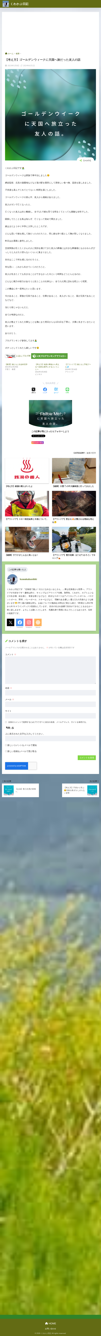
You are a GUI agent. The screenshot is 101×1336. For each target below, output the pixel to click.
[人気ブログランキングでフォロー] (49, 356)
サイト (8, 711)
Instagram (29, 627)
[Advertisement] (50, 33)
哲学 (94, 453)
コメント (10, 654)
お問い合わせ (50, 1329)
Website (38, 627)
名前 (8, 688)
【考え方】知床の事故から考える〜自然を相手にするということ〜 (47, 366)
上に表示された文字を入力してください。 (25, 734)
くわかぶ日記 (19, 3)
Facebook (20, 627)
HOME (52, 1323)
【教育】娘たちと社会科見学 (16, 364)
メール (9, 699)
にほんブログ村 (23, 356)
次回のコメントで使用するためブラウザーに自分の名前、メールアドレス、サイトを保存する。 (48, 722)
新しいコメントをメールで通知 (22, 745)
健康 (89, 453)
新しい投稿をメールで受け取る (22, 751)
